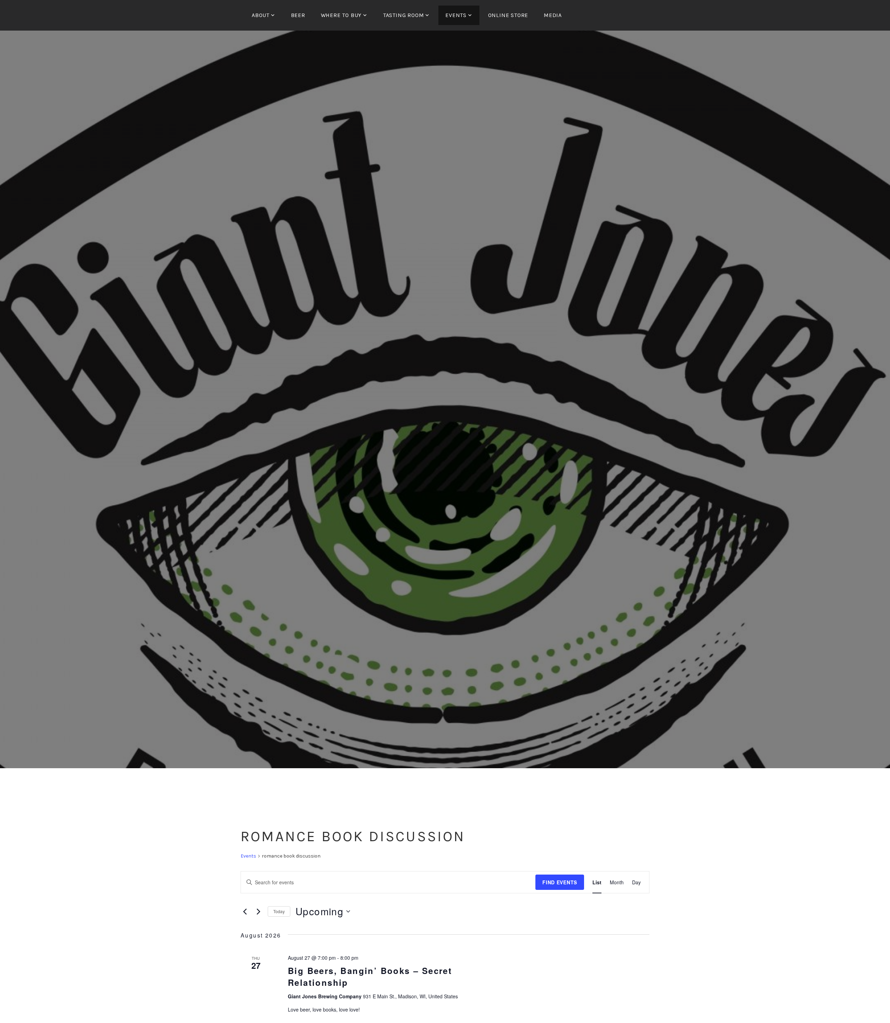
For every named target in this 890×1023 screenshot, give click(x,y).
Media (553, 15)
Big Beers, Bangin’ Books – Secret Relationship (370, 976)
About (260, 15)
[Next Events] (258, 911)
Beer (298, 15)
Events (456, 15)
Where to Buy (341, 15)
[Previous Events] (245, 911)
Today (279, 911)
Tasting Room (403, 15)
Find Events (559, 882)
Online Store (508, 15)
